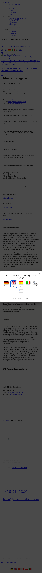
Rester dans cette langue (21, 298)
